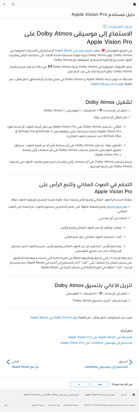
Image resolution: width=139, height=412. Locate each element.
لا (79, 384)
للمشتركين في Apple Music (74, 50)
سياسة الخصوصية (71, 405)
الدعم (124, 395)
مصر (5, 405)
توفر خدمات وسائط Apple (107, 83)
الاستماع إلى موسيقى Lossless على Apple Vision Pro (96, 342)
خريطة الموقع (38, 405)
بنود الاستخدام (54, 405)
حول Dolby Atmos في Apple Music (54, 317)
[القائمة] (4, 4)
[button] (13, 4)
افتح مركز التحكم (117, 206)
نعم (100, 384)
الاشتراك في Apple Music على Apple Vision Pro (100, 337)
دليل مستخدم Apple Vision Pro (103, 14)
